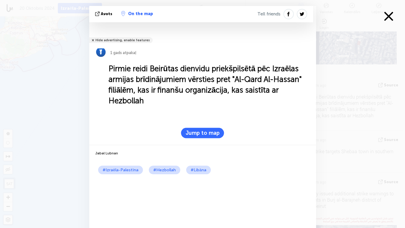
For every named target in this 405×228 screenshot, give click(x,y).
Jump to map (203, 133)
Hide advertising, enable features (122, 40)
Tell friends (268, 14)
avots (106, 14)
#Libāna (198, 169)
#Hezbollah (164, 169)
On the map (140, 13)
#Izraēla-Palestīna (120, 169)
